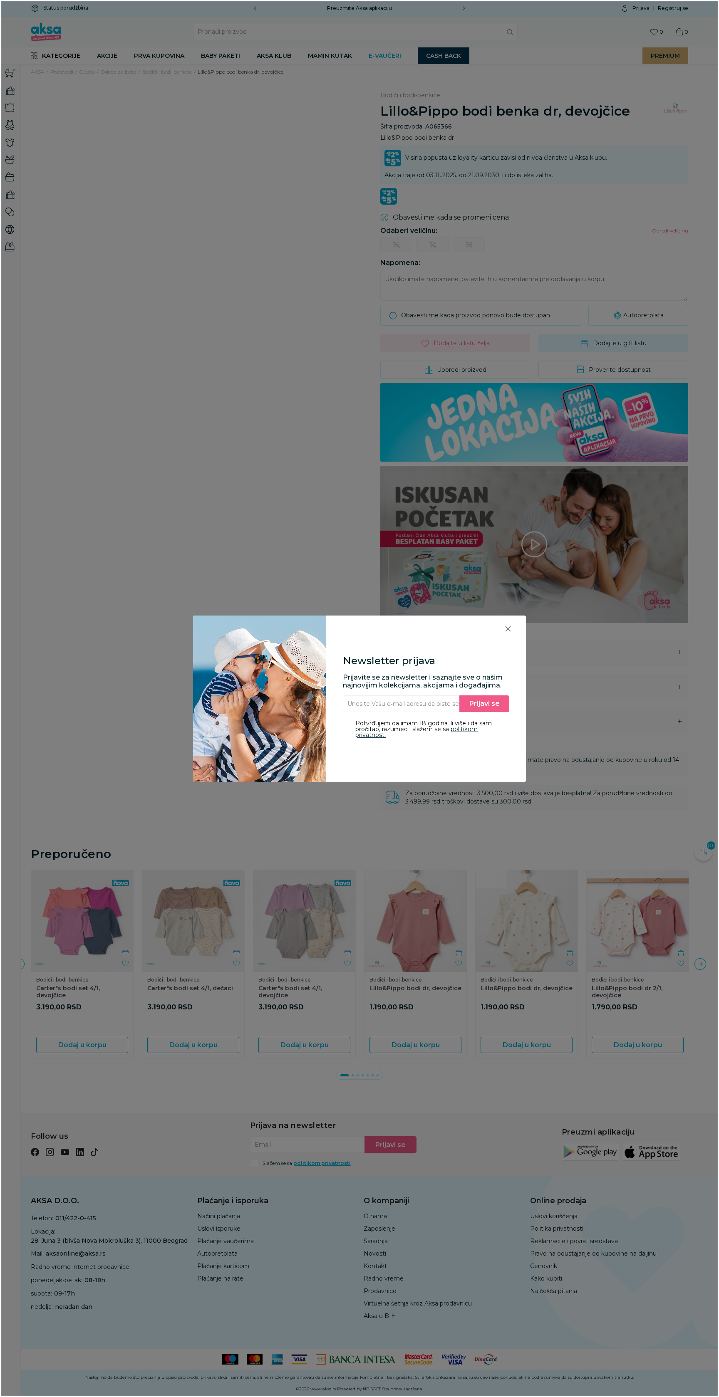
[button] (508, 629)
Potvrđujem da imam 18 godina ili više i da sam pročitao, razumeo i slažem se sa (423, 729)
